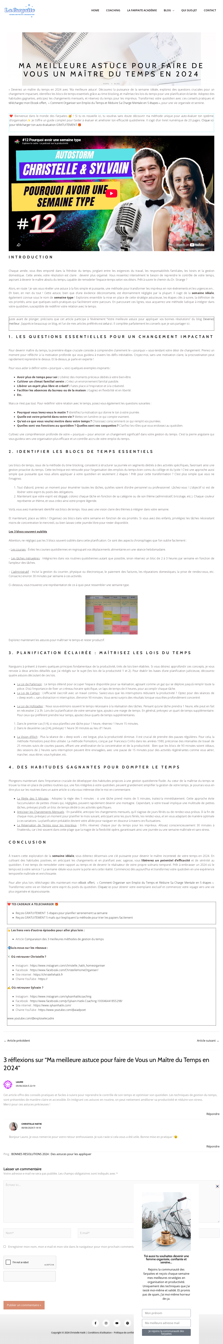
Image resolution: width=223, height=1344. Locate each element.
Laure (19, 1082)
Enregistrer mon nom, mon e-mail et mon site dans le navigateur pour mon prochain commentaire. (73, 1247)
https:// (42, 979)
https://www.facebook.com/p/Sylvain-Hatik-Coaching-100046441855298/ (76, 1001)
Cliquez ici (104, 887)
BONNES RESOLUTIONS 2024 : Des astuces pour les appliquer (51, 1154)
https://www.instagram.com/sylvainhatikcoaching (60, 996)
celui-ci (107, 323)
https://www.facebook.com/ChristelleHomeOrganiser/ (64, 970)
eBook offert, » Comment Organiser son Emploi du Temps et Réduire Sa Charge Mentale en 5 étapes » (146, 883)
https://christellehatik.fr (48, 974)
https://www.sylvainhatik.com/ (52, 1005)
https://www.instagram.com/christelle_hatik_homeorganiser (67, 965)
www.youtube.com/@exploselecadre (30, 1018)
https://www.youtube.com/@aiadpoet (62, 1010)
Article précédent (17, 1040)
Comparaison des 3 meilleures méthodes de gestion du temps (64, 939)
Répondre (213, 1114)
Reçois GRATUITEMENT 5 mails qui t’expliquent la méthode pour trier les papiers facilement (74, 917)
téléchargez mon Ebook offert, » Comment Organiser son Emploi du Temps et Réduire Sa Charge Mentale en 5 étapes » (84, 103)
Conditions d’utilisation (100, 1332)
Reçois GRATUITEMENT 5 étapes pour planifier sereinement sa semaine (61, 913)
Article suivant (208, 1040)
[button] (217, 1186)
